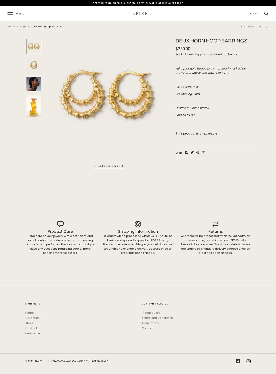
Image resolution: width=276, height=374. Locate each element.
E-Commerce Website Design (66, 361)
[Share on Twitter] (192, 153)
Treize (38, 361)
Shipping (200, 54)
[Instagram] (249, 362)
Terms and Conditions (157, 318)
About (29, 323)
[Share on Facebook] (186, 153)
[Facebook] (238, 362)
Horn (23, 26)
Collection (32, 318)
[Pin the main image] (197, 153)
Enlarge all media (109, 166)
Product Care (151, 313)
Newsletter (33, 333)
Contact (31, 328)
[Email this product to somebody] (203, 153)
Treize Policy (150, 323)
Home (11, 26)
